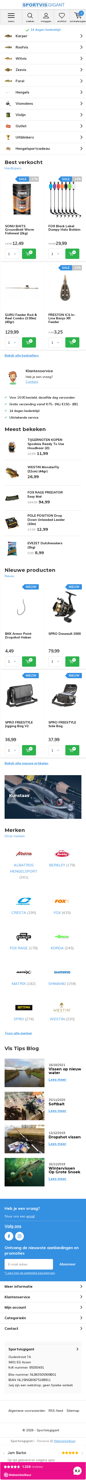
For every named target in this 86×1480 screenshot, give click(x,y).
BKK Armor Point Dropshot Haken (18, 635)
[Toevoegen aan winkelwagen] (29, 254)
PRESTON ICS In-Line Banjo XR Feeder (61, 318)
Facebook (9, 1236)
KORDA (62, 948)
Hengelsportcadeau (33, 148)
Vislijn (21, 115)
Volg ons (13, 1226)
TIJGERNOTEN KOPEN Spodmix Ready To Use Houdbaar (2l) (46, 444)
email (30, 1216)
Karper (22, 36)
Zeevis (21, 70)
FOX (62, 912)
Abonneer (67, 1264)
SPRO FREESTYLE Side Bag (62, 724)
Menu (11, 21)
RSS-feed (56, 1411)
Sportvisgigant (48, 1430)
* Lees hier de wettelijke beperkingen (30, 1273)
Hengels (22, 92)
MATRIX (24, 983)
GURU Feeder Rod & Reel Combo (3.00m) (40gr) (21, 318)
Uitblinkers (25, 137)
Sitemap (73, 1411)
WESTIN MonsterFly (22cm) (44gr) (43, 469)
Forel (20, 81)
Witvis (21, 58)
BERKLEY (62, 865)
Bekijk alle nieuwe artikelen (26, 763)
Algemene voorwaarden (26, 1411)
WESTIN (62, 1019)
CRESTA (23, 912)
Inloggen (46, 21)
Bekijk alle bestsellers (22, 355)
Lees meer (58, 1079)
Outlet (21, 126)
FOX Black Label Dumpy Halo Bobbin (64, 228)
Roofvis (22, 47)
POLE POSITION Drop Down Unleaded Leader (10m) (46, 519)
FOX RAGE (24, 948)
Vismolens (24, 103)
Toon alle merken (18, 1033)
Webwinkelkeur (65, 1441)
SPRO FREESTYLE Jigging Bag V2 (19, 724)
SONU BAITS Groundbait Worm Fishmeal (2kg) (19, 229)
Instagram (19, 1236)
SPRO (24, 1019)
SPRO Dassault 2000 (64, 634)
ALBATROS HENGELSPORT (23, 871)
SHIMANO (62, 983)
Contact (32, 382)
